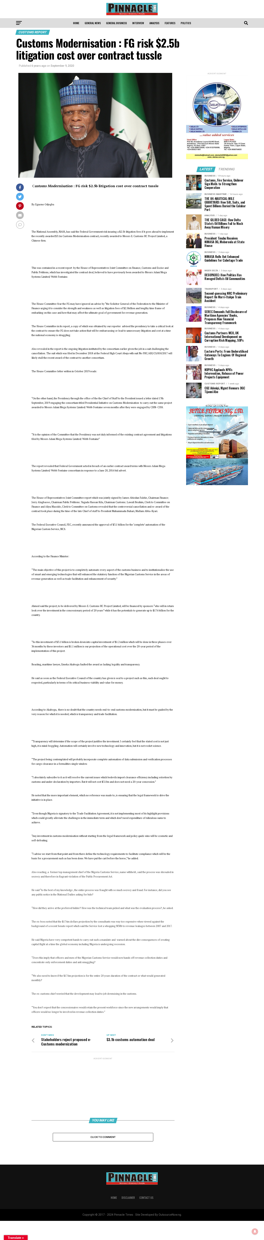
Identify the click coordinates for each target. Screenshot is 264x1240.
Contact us (146, 1198)
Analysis (154, 23)
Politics (186, 23)
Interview (138, 23)
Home (76, 23)
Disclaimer (128, 1198)
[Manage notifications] (255, 1231)
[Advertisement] (103, 1087)
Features (170, 23)
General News (93, 23)
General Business (116, 23)
